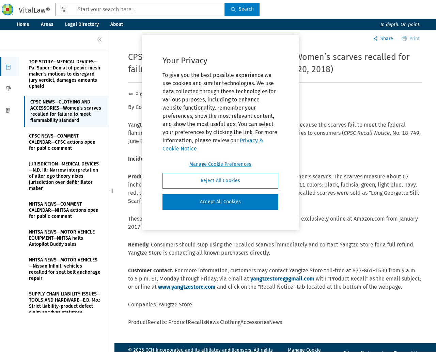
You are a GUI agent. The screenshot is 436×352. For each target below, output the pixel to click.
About (116, 24)
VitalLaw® (34, 10)
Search (246, 9)
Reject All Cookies (220, 180)
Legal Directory (82, 24)
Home (23, 24)
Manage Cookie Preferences (220, 164)
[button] (9, 66)
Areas (47, 24)
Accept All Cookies (220, 202)
